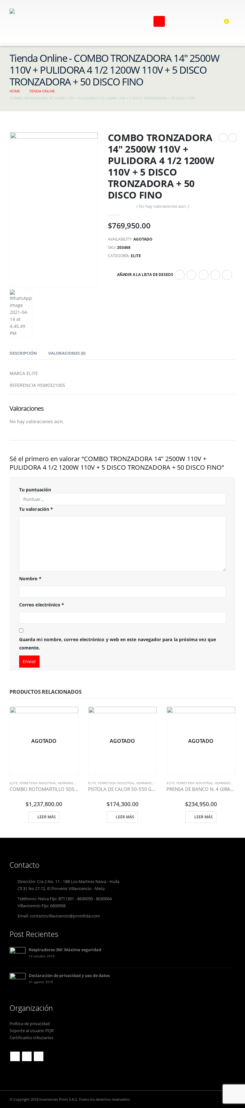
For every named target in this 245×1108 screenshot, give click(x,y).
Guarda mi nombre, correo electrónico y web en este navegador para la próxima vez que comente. (117, 643)
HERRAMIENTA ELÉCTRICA (77, 783)
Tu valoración (36, 509)
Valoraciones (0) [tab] (66, 353)
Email (227, 275)
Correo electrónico (41, 605)
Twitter (191, 275)
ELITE (136, 255)
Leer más (46, 817)
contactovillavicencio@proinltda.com (65, 916)
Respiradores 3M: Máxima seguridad (65, 949)
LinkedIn (203, 275)
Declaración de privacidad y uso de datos (69, 975)
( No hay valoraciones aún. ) (163, 206)
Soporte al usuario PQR (32, 1030)
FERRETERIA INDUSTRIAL (37, 783)
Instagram (38, 1056)
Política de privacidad (30, 1023)
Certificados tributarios (31, 1037)
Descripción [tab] (23, 353)
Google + (215, 275)
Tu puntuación (35, 490)
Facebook (179, 275)
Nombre (30, 579)
